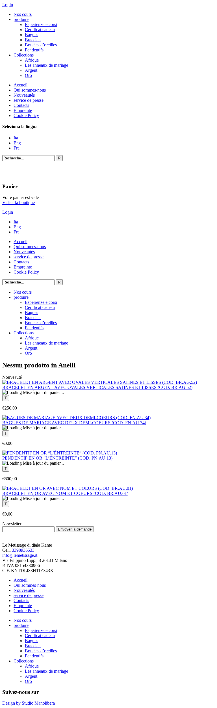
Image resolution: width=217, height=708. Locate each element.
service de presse (29, 100)
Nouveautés (24, 95)
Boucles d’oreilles (41, 44)
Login (7, 4)
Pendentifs (34, 49)
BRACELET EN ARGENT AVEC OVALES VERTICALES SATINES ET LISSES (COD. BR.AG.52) (97, 387)
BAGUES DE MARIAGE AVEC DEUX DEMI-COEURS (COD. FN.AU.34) (74, 422)
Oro (28, 75)
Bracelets (33, 39)
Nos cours (23, 14)
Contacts (21, 105)
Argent (31, 70)
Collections (24, 55)
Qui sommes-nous (30, 90)
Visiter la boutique (18, 202)
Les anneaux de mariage (46, 65)
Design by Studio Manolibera (28, 703)
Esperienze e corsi (41, 24)
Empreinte (23, 110)
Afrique (32, 60)
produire (21, 19)
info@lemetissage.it (19, 555)
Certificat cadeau (40, 29)
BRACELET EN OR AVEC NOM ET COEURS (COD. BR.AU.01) (65, 493)
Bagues (31, 34)
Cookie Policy (26, 115)
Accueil (20, 85)
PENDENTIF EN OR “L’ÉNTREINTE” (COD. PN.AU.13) (57, 458)
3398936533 (23, 550)
